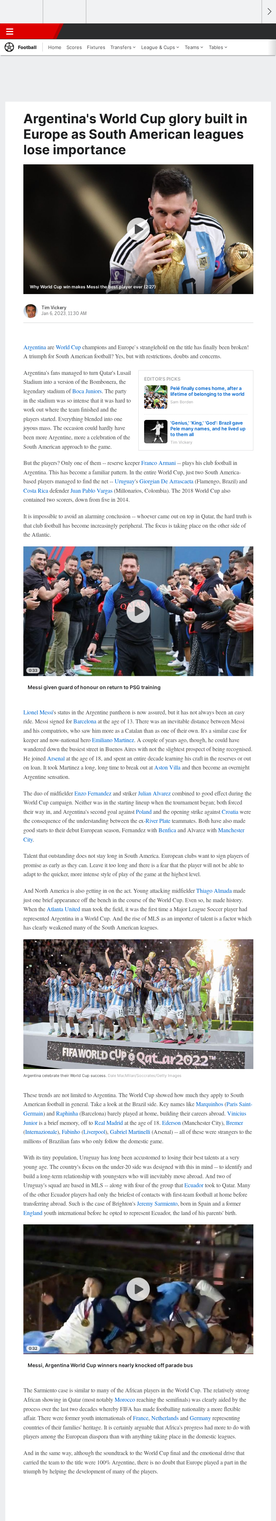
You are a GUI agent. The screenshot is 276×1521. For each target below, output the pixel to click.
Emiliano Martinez (113, 740)
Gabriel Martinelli (130, 1131)
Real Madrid (109, 1122)
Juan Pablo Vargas (91, 490)
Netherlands (165, 1418)
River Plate (158, 820)
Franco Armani (158, 462)
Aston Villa (167, 767)
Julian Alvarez (154, 793)
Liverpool (94, 1131)
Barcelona (84, 721)
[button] (252, 31)
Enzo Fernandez (92, 793)
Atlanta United (63, 909)
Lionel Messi (38, 712)
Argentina (34, 347)
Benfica (167, 830)
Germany (200, 1418)
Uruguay (125, 481)
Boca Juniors (87, 391)
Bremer (234, 1122)
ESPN (38, 31)
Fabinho (71, 1131)
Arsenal (56, 758)
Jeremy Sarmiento (157, 1203)
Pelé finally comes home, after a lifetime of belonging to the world (207, 391)
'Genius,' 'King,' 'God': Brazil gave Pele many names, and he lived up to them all (207, 428)
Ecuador (193, 1185)
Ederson (171, 1122)
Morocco (125, 1399)
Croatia (230, 811)
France (140, 1418)
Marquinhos (209, 1104)
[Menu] (9, 31)
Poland (144, 811)
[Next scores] (269, 11)
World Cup (68, 347)
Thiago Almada (214, 890)
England (32, 1212)
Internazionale (41, 1131)
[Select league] (22, 11)
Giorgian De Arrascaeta (166, 481)
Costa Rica (35, 490)
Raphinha (67, 1113)
